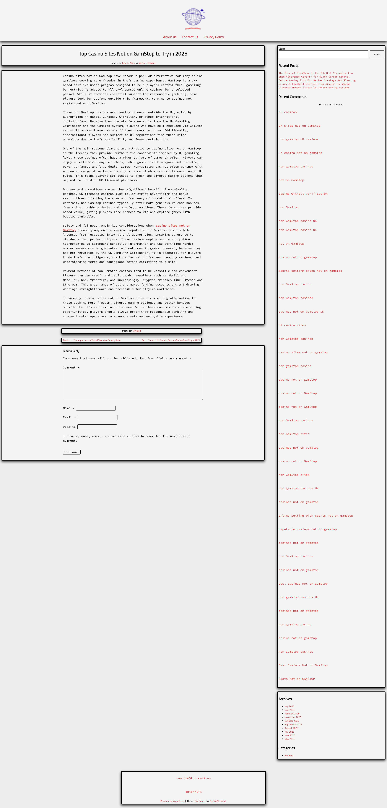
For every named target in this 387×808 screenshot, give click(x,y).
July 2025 (289, 731)
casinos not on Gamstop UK (301, 311)
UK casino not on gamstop (300, 153)
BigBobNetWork (218, 801)
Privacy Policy (213, 37)
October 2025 (292, 721)
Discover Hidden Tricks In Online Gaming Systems (314, 87)
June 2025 (290, 735)
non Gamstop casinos (296, 339)
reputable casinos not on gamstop (308, 529)
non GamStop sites (294, 434)
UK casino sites (292, 325)
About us (170, 37)
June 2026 (290, 710)
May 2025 (290, 739)
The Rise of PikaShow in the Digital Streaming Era (316, 73)
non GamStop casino (295, 284)
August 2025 (291, 728)
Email (69, 417)
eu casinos (288, 112)
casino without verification (303, 193)
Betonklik (193, 791)
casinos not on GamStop (299, 447)
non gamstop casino (295, 366)
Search (282, 48)
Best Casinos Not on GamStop (303, 665)
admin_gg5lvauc (147, 63)
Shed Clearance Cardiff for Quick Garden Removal (314, 76)
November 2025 (293, 717)
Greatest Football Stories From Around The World (314, 83)
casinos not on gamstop (299, 502)
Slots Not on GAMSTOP (297, 679)
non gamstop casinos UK (299, 488)
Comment (71, 367)
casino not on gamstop (298, 257)
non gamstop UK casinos (299, 139)
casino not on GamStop (298, 393)
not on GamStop (291, 180)
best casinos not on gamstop (303, 583)
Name (68, 408)
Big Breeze (200, 801)
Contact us (190, 37)
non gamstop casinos (296, 166)
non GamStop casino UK (298, 221)
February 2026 (292, 713)
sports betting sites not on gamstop (310, 271)
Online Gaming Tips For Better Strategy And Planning (317, 80)
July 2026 (289, 706)
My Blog (137, 331)
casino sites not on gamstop (303, 352)
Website (69, 426)
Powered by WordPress (172, 801)
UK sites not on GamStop (299, 125)
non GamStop (289, 207)
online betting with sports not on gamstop (316, 515)
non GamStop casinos (296, 298)
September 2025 (293, 724)
